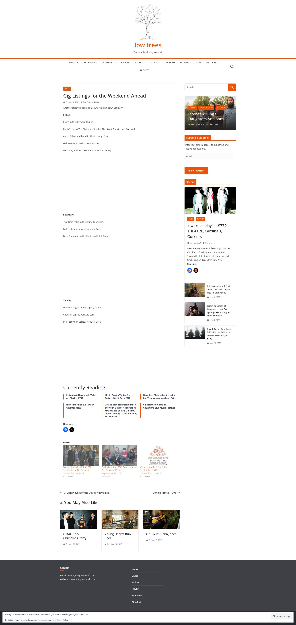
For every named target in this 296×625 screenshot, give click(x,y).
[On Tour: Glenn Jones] (161, 512)
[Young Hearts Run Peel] (120, 512)
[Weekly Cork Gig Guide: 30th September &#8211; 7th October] (81, 455)
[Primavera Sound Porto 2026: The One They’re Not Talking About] (195, 292)
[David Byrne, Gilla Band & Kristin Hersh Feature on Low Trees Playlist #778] (195, 336)
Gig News (107, 62)
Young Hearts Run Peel (118, 536)
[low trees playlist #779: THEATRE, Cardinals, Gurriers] (210, 200)
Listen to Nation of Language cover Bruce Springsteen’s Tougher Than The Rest (218, 310)
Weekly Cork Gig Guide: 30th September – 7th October (77, 469)
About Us (136, 601)
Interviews (90, 62)
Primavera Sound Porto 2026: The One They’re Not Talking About (219, 289)
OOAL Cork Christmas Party (74, 536)
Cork (138, 62)
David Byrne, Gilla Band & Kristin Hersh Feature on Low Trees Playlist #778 (219, 333)
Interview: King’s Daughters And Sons (206, 116)
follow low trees (196, 170)
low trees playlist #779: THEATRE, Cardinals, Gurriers (207, 231)
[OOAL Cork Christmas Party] (78, 512)
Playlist (200, 219)
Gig (97, 102)
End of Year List (206, 108)
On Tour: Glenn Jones (161, 534)
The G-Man (88, 102)
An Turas (211, 62)
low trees (148, 45)
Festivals (185, 62)
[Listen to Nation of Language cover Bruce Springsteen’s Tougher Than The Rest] (195, 313)
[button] (77, 62)
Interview (221, 108)
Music (72, 62)
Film (198, 62)
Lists (152, 62)
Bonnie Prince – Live (164, 492)
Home (135, 569)
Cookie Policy (62, 620)
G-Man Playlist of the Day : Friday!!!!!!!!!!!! (87, 492)
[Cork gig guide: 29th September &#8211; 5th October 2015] (119, 455)
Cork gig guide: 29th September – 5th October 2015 (119, 469)
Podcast (125, 62)
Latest (67, 89)
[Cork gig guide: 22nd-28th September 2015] (158, 455)
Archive (144, 70)
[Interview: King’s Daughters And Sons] (210, 97)
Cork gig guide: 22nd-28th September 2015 (153, 469)
